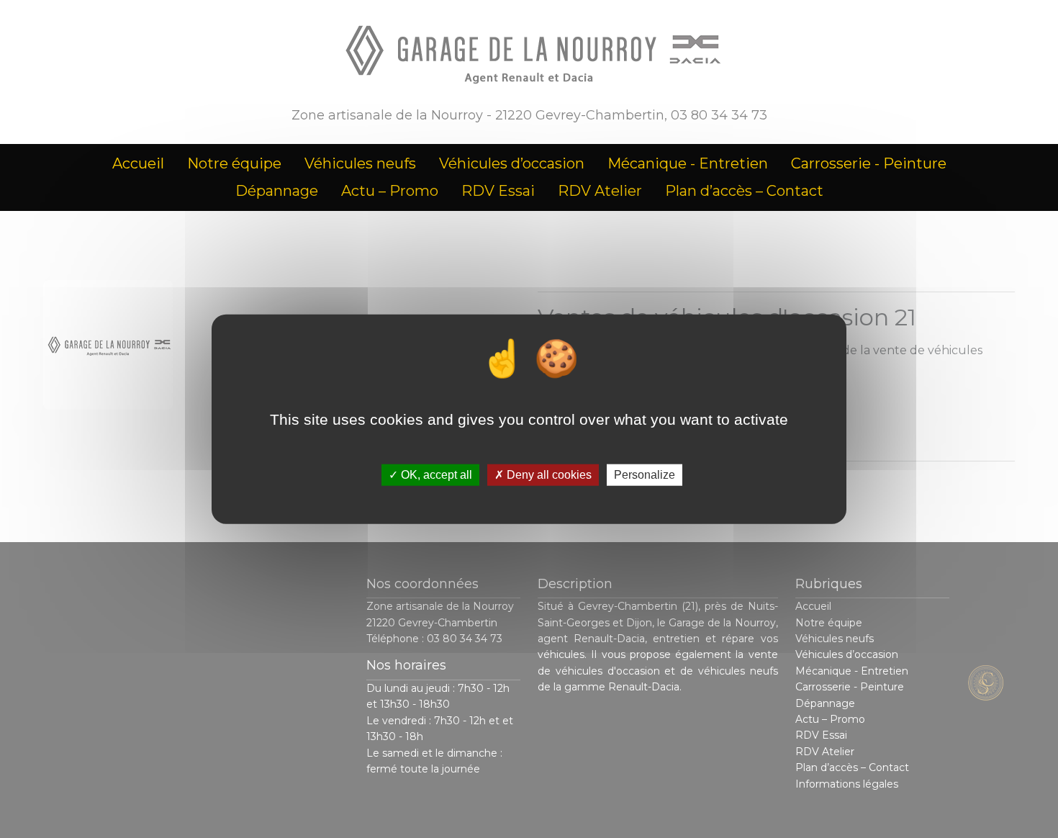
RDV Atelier (600, 190)
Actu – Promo (389, 190)
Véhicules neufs (360, 163)
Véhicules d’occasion (511, 163)
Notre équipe (234, 163)
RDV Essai (498, 190)
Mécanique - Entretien (687, 163)
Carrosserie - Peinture (868, 163)
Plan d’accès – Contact (744, 190)
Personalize (644, 475)
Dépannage (276, 190)
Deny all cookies (548, 475)
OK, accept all (435, 475)
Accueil (138, 163)
